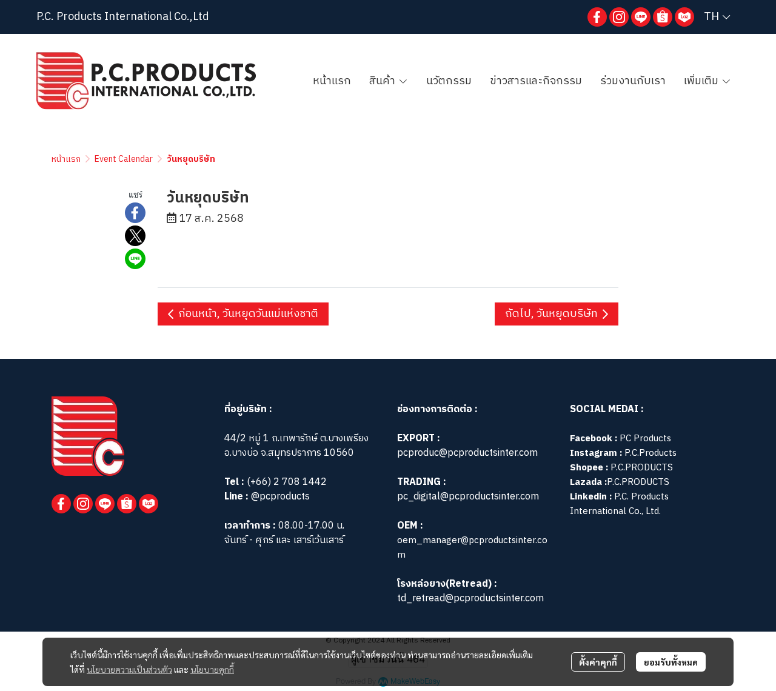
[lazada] (684, 17)
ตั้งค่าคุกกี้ (598, 661)
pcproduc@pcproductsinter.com (467, 453)
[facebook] (597, 17)
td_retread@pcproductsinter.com (470, 598)
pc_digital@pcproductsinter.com (468, 497)
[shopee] (662, 17)
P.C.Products (650, 453)
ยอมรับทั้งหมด (671, 661)
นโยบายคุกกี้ (212, 669)
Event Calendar (124, 159)
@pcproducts (279, 497)
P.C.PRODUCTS (641, 467)
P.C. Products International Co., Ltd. (619, 504)
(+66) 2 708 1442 (287, 482)
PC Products (645, 438)
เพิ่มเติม (702, 81)
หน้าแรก (66, 159)
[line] (641, 17)
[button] (717, 17)
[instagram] (619, 17)
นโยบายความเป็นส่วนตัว (129, 669)
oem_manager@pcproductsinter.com (472, 547)
